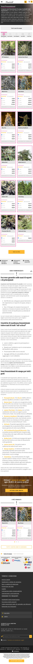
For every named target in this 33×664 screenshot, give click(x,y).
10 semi (4, 102)
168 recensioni (10, 201)
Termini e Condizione (9, 576)
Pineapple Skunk (9, 398)
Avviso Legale (6, 579)
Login (6, 616)
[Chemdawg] (25, 188)
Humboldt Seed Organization (11, 599)
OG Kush (6, 424)
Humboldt (9, 2)
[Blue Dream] (25, 83)
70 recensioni (26, 132)
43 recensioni (26, 235)
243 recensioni (10, 235)
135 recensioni (10, 61)
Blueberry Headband (23, 127)
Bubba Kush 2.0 (21, 162)
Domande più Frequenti (10, 596)
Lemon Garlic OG (9, 444)
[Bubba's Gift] (8, 188)
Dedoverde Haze (22, 231)
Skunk (20, 398)
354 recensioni (27, 96)
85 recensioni (10, 167)
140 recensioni (27, 201)
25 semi (4, 104)
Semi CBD (23, 36)
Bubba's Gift (5, 196)
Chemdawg (21, 196)
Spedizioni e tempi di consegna (11, 582)
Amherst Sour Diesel (23, 57)
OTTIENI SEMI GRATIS (16, 490)
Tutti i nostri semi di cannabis (16, 547)
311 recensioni (10, 96)
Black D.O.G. (4, 91)
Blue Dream (21, 91)
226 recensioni (27, 61)
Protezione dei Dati (8, 586)
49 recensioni (10, 132)
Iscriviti (30, 636)
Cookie (4, 589)
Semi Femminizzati (4, 36)
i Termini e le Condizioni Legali (15, 640)
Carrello (31, 1)
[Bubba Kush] (8, 153)
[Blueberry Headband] (25, 119)
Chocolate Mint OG (6, 231)
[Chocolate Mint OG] (8, 222)
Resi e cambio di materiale (10, 584)
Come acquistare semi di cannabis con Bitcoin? (16, 604)
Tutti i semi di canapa (16, 28)
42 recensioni (26, 167)
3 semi (4, 64)
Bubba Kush (4, 162)
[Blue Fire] (8, 119)
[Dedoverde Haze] (25, 222)
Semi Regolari (16, 36)
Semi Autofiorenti (10, 36)
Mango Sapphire (9, 449)
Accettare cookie (16, 660)
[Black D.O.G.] (8, 83)
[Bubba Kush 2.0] (25, 153)
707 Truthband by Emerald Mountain (15, 430)
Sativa (20, 410)
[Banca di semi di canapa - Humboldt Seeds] (1, 553)
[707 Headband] (8, 48)
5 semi (4, 66)
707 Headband (5, 57)
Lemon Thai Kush (9, 410)
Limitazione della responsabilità (12, 591)
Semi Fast (29, 36)
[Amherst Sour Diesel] (25, 48)
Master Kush (8, 402)
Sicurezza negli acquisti (9, 602)
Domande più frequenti (9, 606)
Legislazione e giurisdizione (10, 593)
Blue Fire (4, 127)
